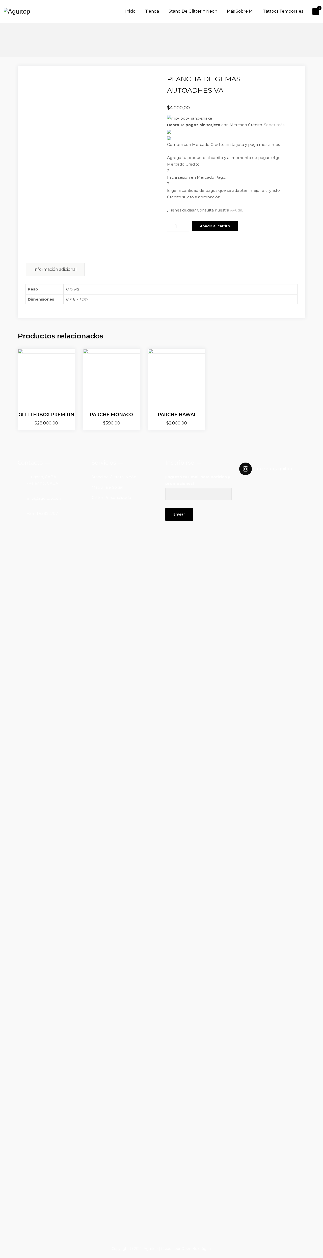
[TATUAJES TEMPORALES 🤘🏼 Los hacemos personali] (295, 1040)
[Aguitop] (17, 11)
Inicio (130, 11)
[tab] (55, 269)
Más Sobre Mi (240, 11)
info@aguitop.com (45, 498)
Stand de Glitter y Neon (193, 11)
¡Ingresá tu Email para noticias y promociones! (197, 480)
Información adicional (55, 269)
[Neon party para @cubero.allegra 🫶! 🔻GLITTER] (249, 948)
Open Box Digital (196, 1248)
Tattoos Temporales (283, 11)
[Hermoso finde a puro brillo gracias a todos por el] (272, 912)
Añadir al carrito (215, 226)
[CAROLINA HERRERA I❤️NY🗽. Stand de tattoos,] (272, 606)
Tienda (152, 11)
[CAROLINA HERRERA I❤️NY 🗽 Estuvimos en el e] (249, 668)
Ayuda (236, 210)
